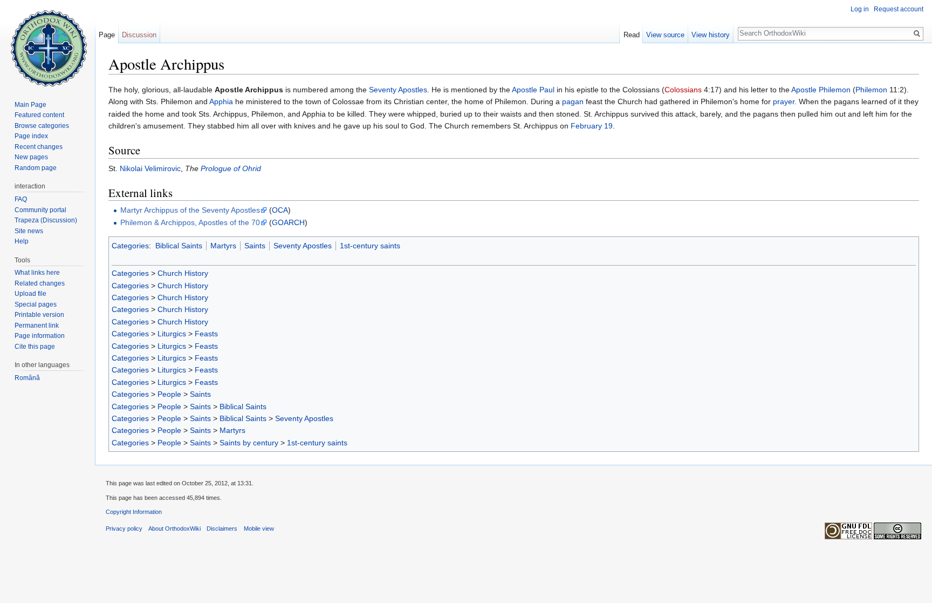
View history (710, 35)
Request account (898, 9)
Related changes (40, 283)
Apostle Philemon (821, 89)
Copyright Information (134, 512)
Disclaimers (222, 528)
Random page (36, 168)
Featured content (39, 115)
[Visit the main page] (47, 43)
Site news (29, 231)
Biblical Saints (178, 245)
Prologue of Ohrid (231, 168)
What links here (37, 272)
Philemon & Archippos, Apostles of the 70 (190, 222)
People (169, 394)
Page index (31, 136)
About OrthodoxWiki (174, 528)
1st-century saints (370, 245)
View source (665, 35)
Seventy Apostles (398, 89)
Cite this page (35, 346)
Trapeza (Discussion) (46, 220)
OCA (280, 210)
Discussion (139, 35)
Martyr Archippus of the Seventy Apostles (190, 210)
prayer (783, 101)
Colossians (683, 89)
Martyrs (223, 245)
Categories (130, 245)
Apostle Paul (533, 89)
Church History (182, 273)
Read (631, 35)
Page (107, 35)
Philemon (871, 89)
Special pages (36, 304)
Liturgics (171, 333)
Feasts (206, 333)
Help (22, 241)
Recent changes (39, 147)
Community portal (40, 210)
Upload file (30, 293)
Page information (40, 336)
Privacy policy (124, 528)
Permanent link (37, 325)
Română (27, 378)
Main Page (30, 105)
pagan (573, 101)
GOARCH (288, 222)
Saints (254, 245)
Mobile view (259, 528)
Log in (860, 9)
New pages (31, 157)
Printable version (39, 315)
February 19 (592, 125)
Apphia (221, 101)
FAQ (21, 199)
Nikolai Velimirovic (150, 168)
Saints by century (249, 442)
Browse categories (42, 126)
